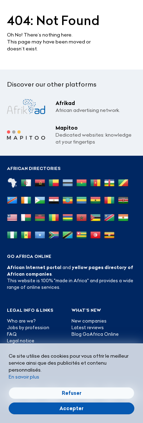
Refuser (72, 393)
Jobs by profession (28, 327)
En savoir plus (24, 377)
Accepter (71, 408)
